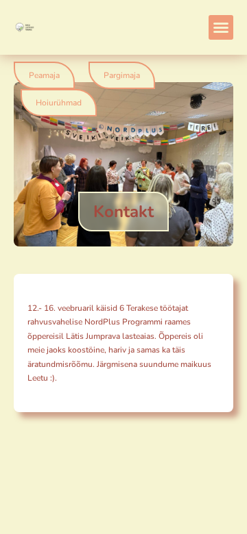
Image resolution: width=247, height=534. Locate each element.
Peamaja (44, 75)
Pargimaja (122, 75)
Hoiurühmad (59, 102)
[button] (221, 27)
